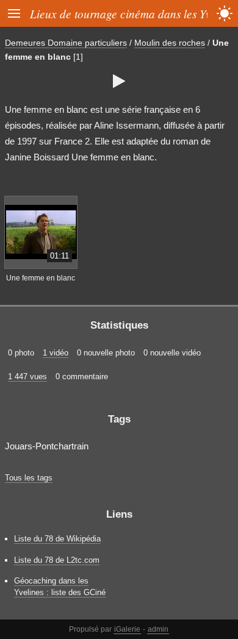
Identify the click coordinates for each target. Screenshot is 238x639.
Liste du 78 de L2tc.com (56, 560)
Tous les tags (28, 477)
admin (158, 629)
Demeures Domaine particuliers (66, 43)
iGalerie (127, 629)
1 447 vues (27, 376)
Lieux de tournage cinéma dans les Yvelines (134, 13)
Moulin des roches (169, 43)
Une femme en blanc (40, 278)
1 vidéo (55, 352)
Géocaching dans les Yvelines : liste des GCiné (60, 586)
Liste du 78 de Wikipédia (57, 538)
